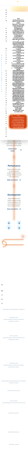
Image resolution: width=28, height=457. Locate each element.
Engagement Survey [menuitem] (13, 323)
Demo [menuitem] (13, 311)
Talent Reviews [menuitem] (13, 375)
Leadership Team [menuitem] (13, 421)
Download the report (13, 5)
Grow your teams (12, 209)
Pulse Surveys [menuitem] (14, 327)
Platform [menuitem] (14, 309)
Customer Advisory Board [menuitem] (13, 397)
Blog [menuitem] (13, 404)
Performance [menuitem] (14, 337)
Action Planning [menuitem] (13, 329)
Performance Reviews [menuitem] (13, 353)
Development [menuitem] (14, 365)
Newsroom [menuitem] (14, 423)
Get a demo (13, 243)
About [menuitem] (14, 413)
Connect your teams (12, 150)
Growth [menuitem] (13, 370)
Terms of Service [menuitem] (13, 438)
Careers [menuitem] (14, 415)
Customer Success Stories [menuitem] (13, 392)
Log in (18, 65)
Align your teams (12, 180)
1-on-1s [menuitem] (13, 357)
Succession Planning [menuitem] (13, 377)
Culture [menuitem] (14, 417)
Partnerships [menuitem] (13, 426)
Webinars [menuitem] (13, 409)
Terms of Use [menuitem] (14, 436)
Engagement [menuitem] (14, 319)
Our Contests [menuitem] (14, 446)
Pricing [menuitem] (13, 313)
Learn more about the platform (12, 236)
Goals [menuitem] (13, 343)
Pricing (6, 103)
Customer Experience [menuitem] (13, 395)
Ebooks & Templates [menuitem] (13, 407)
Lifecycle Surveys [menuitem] (13, 325)
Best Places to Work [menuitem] (14, 444)
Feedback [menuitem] (13, 349)
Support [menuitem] (13, 432)
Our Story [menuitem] (14, 419)
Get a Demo (18, 121)
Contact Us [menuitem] (13, 428)
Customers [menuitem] (13, 390)
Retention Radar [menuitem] (13, 332)
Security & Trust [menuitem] (13, 440)
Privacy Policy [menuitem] (14, 434)
